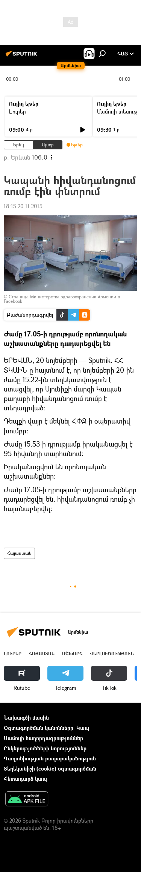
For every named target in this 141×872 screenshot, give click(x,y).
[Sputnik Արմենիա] (22, 56)
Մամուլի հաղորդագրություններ (43, 738)
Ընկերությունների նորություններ (45, 748)
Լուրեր (17, 111)
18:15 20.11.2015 (23, 206)
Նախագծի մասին (26, 717)
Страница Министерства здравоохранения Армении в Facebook (62, 298)
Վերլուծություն (112, 653)
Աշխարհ (72, 653)
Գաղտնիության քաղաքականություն (50, 758)
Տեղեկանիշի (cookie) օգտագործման (50, 768)
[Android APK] (26, 799)
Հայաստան (19, 553)
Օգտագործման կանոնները (38, 727)
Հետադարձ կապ (25, 778)
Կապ (82, 727)
